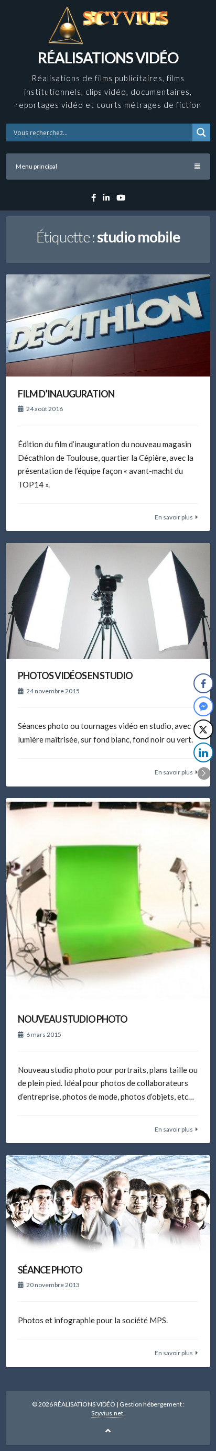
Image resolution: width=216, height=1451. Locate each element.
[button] (204, 773)
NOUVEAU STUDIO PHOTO (72, 1019)
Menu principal (36, 166)
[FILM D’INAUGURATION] (108, 325)
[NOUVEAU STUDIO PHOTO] (108, 900)
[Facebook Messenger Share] (203, 706)
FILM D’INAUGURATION (66, 394)
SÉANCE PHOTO (50, 1270)
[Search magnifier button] (201, 132)
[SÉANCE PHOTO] (108, 1204)
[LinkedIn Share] (203, 752)
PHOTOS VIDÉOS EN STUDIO (75, 675)
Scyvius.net (107, 1413)
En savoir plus (174, 517)
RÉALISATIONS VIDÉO (108, 58)
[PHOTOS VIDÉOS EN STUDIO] (108, 601)
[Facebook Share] (203, 683)
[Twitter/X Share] (203, 729)
